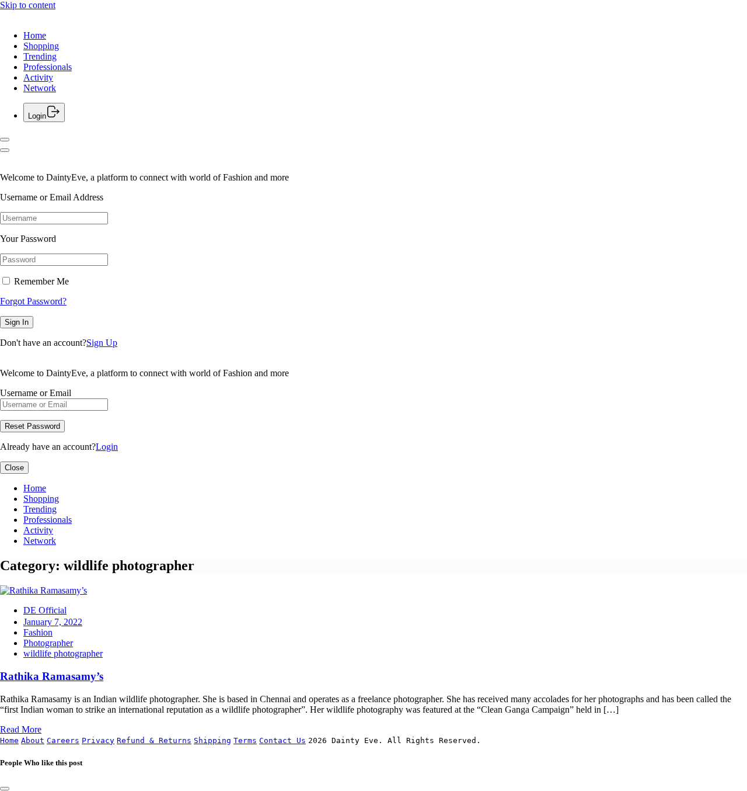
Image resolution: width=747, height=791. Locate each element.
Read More (20, 729)
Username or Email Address (51, 197)
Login (107, 447)
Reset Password (32, 426)
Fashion (38, 632)
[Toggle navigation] (4, 139)
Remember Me (40, 281)
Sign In (17, 322)
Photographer (48, 643)
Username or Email (35, 393)
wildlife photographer (63, 653)
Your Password (28, 239)
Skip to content (27, 5)
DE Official (45, 610)
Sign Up (101, 343)
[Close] (4, 150)
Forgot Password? (33, 301)
